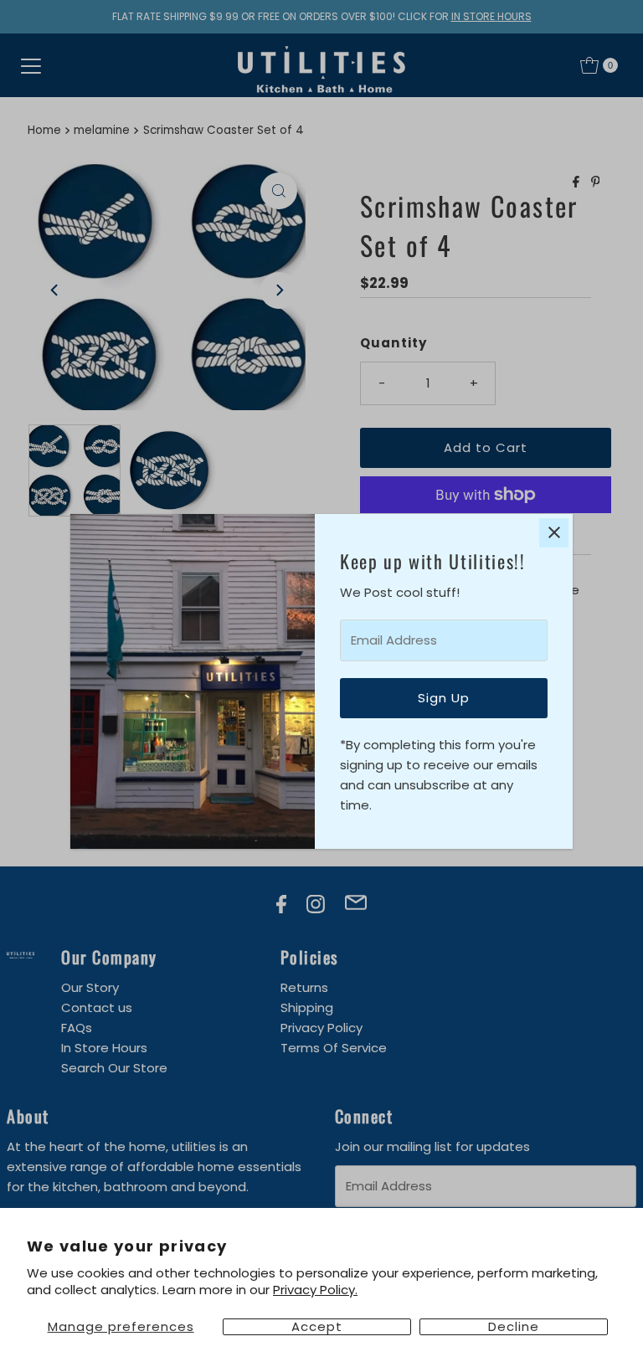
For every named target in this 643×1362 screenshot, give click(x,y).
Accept (316, 1326)
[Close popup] (553, 532)
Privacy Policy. (315, 1289)
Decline (513, 1326)
